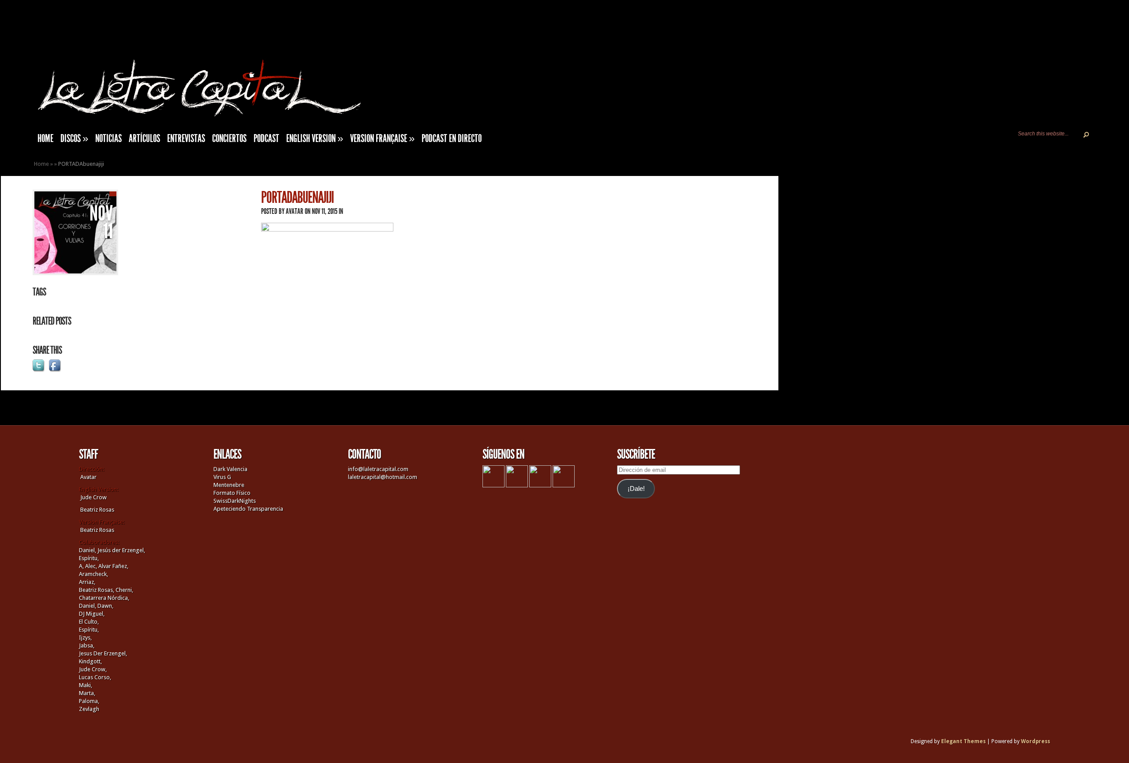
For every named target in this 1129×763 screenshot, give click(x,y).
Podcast (266, 138)
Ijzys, (85, 637)
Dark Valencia (230, 469)
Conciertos (229, 138)
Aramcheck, (93, 574)
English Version (314, 138)
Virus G (222, 477)
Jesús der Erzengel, (121, 550)
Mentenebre (228, 485)
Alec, (91, 566)
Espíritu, (89, 558)
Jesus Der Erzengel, (103, 653)
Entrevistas (186, 138)
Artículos (144, 138)
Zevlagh (89, 709)
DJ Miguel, (92, 613)
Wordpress (1035, 741)
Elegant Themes (963, 741)
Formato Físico (231, 493)
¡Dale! (636, 488)
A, (81, 566)
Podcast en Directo (452, 138)
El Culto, (89, 621)
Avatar (294, 211)
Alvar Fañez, (113, 566)
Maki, (85, 685)
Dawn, (104, 605)
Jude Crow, (93, 669)
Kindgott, (90, 661)
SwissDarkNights (234, 500)
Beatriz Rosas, (97, 590)
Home (41, 164)
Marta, (87, 693)
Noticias (108, 138)
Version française (382, 138)
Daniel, (87, 550)
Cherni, (124, 590)
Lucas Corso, (95, 677)
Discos (74, 138)
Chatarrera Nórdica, (104, 598)
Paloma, (89, 701)
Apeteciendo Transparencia (248, 508)
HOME (45, 138)
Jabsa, (86, 645)
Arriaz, (87, 582)
